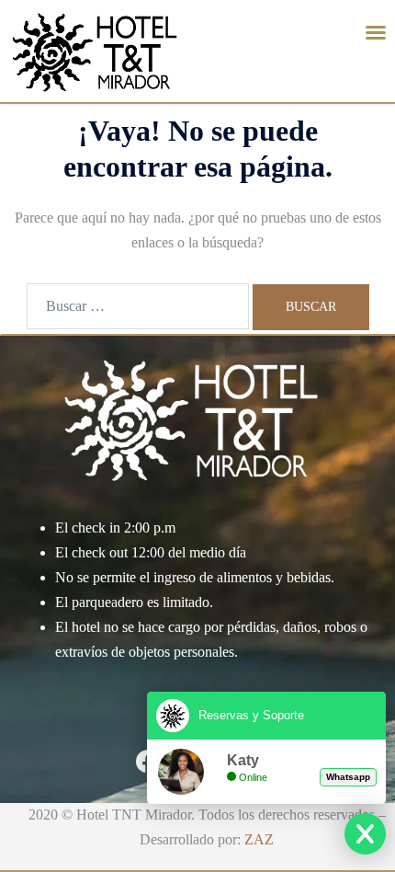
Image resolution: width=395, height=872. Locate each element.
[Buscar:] (138, 306)
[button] (375, 32)
